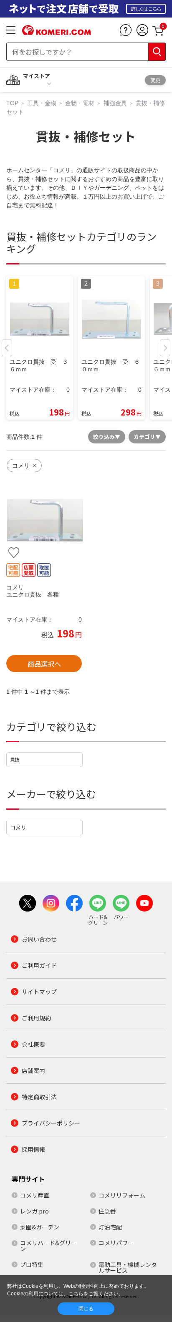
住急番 (107, 1211)
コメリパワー (116, 1243)
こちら (75, 1294)
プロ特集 (31, 1264)
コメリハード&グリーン (48, 1245)
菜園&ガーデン (39, 1227)
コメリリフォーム (122, 1195)
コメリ (18, 827)
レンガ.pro (34, 1211)
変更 (155, 79)
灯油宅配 (110, 1227)
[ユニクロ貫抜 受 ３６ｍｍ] (44, 520)
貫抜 (14, 759)
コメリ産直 (34, 1195)
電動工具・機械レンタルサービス (128, 1267)
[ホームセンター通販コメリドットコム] (56, 32)
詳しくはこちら (146, 8)
